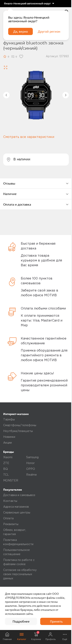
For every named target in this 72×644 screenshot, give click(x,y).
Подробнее (21, 621)
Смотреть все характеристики (28, 137)
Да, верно (20, 31)
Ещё (64, 639)
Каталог (21, 639)
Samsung (32, 457)
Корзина (36, 635)
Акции (7, 443)
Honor (30, 463)
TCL (6, 475)
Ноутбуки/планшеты (18, 431)
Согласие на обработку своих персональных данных (20, 574)
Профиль (50, 639)
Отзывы (9, 183)
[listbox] (29, 3)
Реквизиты (10, 524)
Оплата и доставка (17, 204)
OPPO (30, 469)
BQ (5, 469)
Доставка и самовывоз (19, 495)
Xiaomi (7, 457)
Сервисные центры (16, 512)
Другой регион (49, 31)
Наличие (10, 194)
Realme (31, 475)
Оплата (8, 518)
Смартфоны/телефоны (19, 425)
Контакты (10, 501)
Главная (7, 639)
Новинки (9, 437)
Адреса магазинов (16, 507)
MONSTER (10, 480)
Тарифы (9, 419)
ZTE (6, 463)
